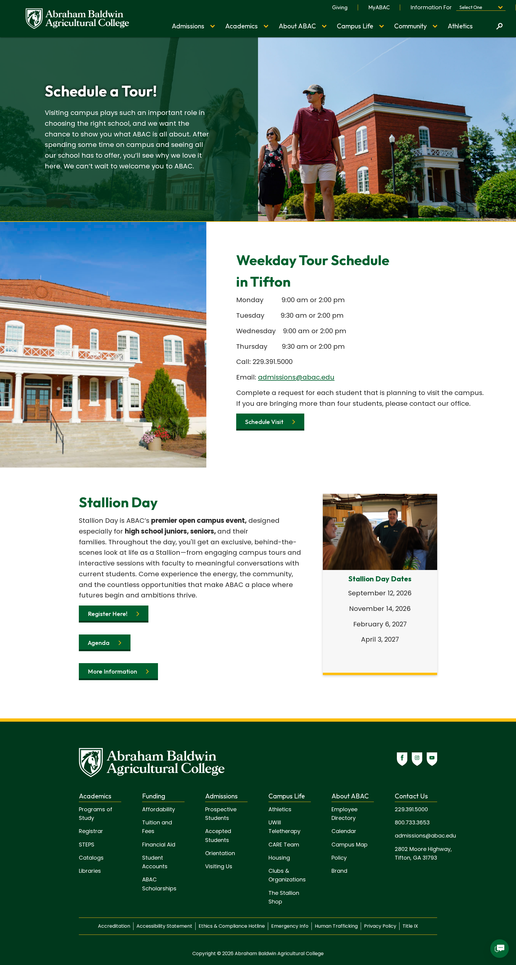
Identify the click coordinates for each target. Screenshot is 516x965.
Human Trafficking (336, 926)
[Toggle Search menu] (500, 26)
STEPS (86, 844)
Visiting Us (218, 866)
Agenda (99, 642)
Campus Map (349, 844)
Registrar (91, 831)
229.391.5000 (411, 809)
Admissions (188, 26)
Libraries (90, 871)
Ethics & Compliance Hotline (232, 926)
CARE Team (283, 844)
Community (410, 26)
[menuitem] (340, 7)
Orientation (220, 853)
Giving (340, 7)
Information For (431, 7)
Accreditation (114, 926)
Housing (279, 857)
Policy (339, 857)
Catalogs (91, 857)
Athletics (460, 26)
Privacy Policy (380, 926)
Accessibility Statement (164, 926)
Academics (241, 26)
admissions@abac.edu (296, 377)
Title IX (410, 926)
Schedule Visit (264, 421)
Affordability (158, 809)
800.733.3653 (412, 822)
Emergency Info (289, 926)
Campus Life (355, 26)
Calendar (343, 831)
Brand (339, 871)
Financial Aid (158, 844)
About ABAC (297, 26)
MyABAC (379, 7)
